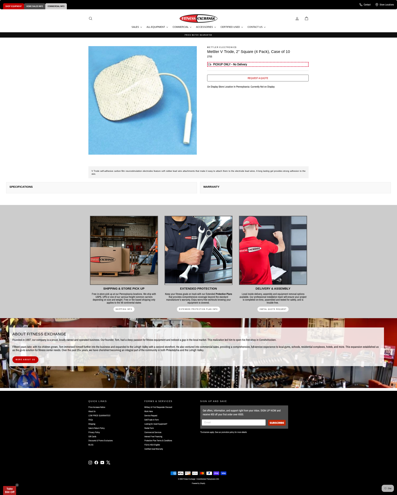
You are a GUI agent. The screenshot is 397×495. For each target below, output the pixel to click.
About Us (92, 411)
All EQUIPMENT (156, 27)
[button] (9, 490)
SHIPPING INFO (124, 309)
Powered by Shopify (198, 483)
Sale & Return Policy (96, 428)
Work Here (148, 411)
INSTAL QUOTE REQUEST (273, 309)
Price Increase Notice (96, 407)
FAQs (90, 419)
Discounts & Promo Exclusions (100, 440)
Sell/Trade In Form (151, 419)
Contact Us (255, 27)
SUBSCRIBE (277, 423)
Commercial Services (152, 432)
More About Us (25, 359)
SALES (136, 27)
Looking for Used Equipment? (155, 423)
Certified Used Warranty (153, 448)
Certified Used (231, 27)
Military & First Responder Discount (158, 407)
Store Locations (387, 4)
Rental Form (149, 428)
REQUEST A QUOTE (258, 78)
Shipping (91, 423)
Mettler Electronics (222, 47)
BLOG (90, 444)
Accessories (205, 27)
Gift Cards (92, 436)
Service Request (150, 415)
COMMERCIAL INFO (56, 6)
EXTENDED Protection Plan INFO (198, 309)
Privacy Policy (94, 432)
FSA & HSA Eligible (152, 444)
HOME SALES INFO (34, 6)
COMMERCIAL (181, 27)
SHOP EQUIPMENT (13, 6)
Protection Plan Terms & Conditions (158, 440)
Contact (367, 4)
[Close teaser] (17, 485)
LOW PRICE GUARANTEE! (99, 415)
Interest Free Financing (153, 436)
